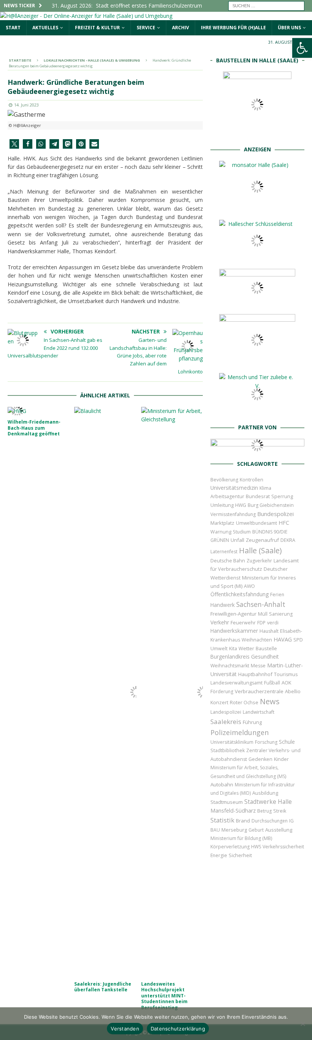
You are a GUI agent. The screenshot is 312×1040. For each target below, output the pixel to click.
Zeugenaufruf (262, 540)
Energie (218, 855)
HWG (240, 505)
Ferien (277, 594)
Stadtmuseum (226, 802)
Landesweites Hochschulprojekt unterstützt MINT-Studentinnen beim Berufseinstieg (164, 996)
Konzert (219, 702)
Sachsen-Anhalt (260, 604)
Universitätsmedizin (234, 487)
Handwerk (222, 604)
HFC (284, 522)
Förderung (221, 691)
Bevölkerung (224, 479)
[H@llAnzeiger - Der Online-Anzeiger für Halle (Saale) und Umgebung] (86, 15)
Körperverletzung (230, 846)
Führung (252, 722)
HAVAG (283, 639)
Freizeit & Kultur (97, 27)
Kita (233, 648)
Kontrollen (251, 479)
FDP (261, 622)
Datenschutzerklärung (178, 1029)
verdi (273, 622)
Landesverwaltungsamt (236, 683)
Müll (262, 614)
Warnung (220, 532)
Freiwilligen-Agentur (233, 613)
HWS (256, 846)
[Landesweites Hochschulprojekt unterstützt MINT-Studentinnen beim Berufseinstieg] (172, 692)
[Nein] (302, 1023)
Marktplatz (222, 522)
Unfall (237, 540)
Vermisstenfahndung (233, 514)
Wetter (246, 648)
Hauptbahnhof (255, 674)
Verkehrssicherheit (283, 846)
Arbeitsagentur (227, 496)
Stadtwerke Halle (268, 802)
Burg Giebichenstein (271, 505)
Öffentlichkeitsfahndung (239, 594)
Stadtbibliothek (227, 750)
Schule (287, 741)
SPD (298, 639)
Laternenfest (223, 551)
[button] (14, 144)
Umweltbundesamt (256, 523)
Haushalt (269, 631)
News (270, 701)
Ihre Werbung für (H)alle (233, 27)
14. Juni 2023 (26, 105)
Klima (265, 488)
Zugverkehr (259, 560)
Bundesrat (258, 496)
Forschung (266, 742)
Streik (279, 811)
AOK (286, 682)
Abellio (293, 691)
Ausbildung (265, 792)
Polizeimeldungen (239, 732)
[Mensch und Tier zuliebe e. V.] (257, 411)
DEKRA (287, 540)
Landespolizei (225, 712)
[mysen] (257, 361)
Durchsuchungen (270, 821)
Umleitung (222, 505)
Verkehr (219, 622)
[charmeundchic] (257, 302)
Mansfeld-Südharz (233, 810)
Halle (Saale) (260, 550)
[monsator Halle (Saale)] (257, 207)
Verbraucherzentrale (259, 691)
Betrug (264, 811)
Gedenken (260, 759)
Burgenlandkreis (230, 656)
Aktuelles (45, 27)
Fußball (272, 683)
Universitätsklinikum (231, 742)
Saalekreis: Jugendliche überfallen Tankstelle (102, 987)
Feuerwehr (243, 622)
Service (146, 27)
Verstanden (125, 1029)
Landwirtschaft (258, 712)
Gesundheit (265, 656)
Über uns (289, 27)
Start (13, 27)
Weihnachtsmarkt (229, 665)
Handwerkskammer (234, 630)
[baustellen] (257, 133)
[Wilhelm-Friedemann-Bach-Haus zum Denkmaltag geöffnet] (39, 411)
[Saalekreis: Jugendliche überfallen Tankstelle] (105, 692)
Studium (242, 532)
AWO (249, 586)
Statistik (222, 820)
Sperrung (282, 496)
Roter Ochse (244, 702)
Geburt (256, 830)
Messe (258, 665)
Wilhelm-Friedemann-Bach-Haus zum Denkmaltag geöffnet (34, 428)
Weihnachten (257, 639)
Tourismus (286, 674)
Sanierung (281, 614)
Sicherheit (240, 855)
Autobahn (221, 784)
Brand (243, 820)
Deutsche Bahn (227, 560)
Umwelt (219, 648)
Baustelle (266, 648)
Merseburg (234, 829)
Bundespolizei (275, 514)
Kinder (281, 759)
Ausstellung (278, 829)
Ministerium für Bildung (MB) (241, 838)
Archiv (180, 27)
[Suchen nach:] (266, 5)
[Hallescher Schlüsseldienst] (257, 256)
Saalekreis (225, 721)
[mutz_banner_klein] (257, 447)
